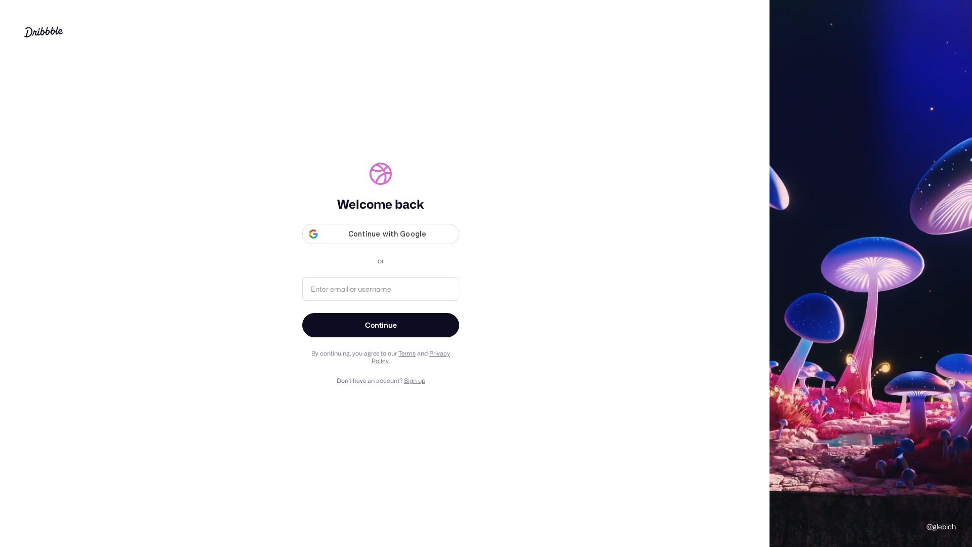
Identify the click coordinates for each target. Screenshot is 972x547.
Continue (381, 325)
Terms (407, 353)
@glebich (941, 526)
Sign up (414, 380)
